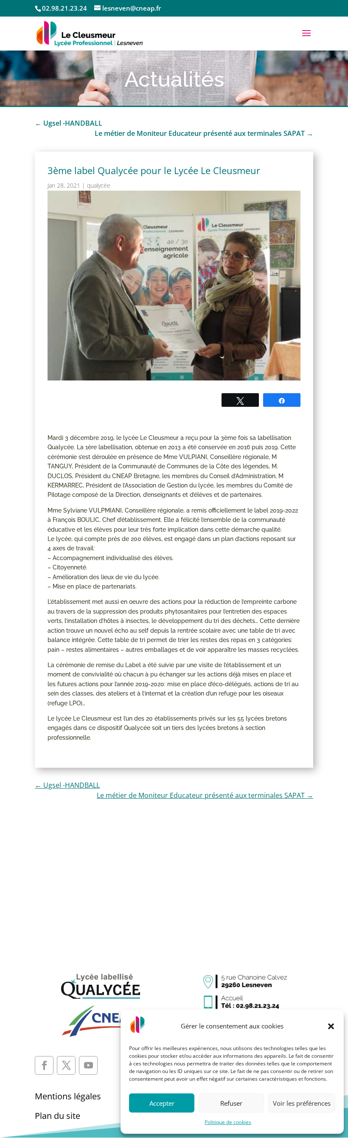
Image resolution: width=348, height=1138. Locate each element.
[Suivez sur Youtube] (88, 1065)
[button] (331, 1026)
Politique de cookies (228, 1122)
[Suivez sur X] (66, 1065)
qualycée (98, 185)
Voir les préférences (302, 1103)
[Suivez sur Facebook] (44, 1065)
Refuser (231, 1103)
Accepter (161, 1103)
